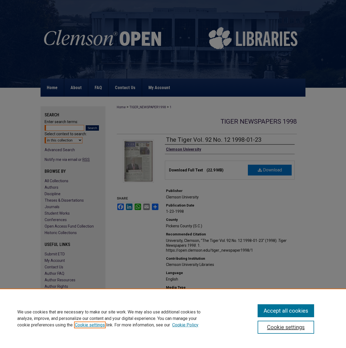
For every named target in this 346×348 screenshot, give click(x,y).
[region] (173, 318)
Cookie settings (90, 324)
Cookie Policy (185, 324)
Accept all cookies (286, 311)
